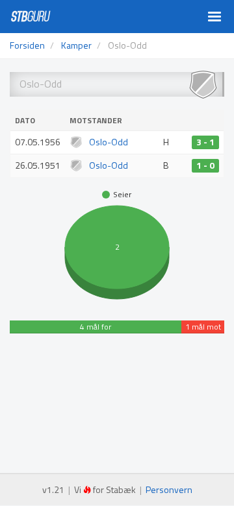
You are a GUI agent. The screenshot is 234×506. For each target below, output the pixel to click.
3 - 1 (205, 142)
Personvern (169, 489)
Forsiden (27, 45)
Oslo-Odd (108, 142)
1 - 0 (205, 165)
